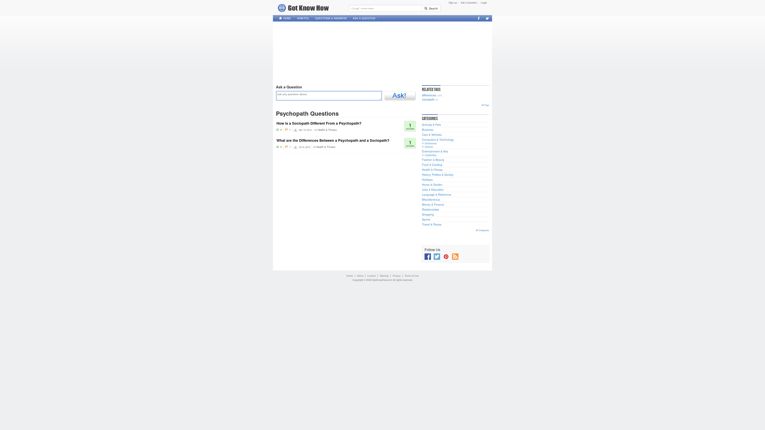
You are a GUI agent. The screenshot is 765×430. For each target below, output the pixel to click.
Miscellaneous (431, 199)
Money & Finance (433, 204)
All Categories (482, 230)
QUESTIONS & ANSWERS (331, 18)
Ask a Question (469, 2)
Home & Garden (432, 185)
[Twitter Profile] (487, 18)
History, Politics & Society (437, 175)
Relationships (430, 209)
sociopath (428, 99)
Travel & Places (431, 224)
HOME (286, 18)
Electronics (431, 143)
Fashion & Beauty (433, 160)
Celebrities (430, 155)
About (360, 276)
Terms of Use (412, 276)
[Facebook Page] (479, 18)
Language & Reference (436, 194)
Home (349, 276)
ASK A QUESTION (364, 18)
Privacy (397, 276)
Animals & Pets (431, 125)
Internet (429, 146)
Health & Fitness (327, 130)
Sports (426, 219)
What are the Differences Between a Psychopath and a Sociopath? (333, 140)
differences (429, 95)
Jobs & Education (433, 190)
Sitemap (384, 276)
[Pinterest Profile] (446, 256)
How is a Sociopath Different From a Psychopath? (319, 123)
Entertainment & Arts (435, 151)
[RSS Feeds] (455, 256)
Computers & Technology (438, 140)
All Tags (485, 105)
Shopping (428, 214)
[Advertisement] (382, 52)
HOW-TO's (303, 18)
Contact (371, 276)
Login (484, 2)
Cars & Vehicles (432, 135)
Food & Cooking (432, 165)
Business (427, 130)
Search (432, 8)
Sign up (453, 2)
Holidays (427, 180)
